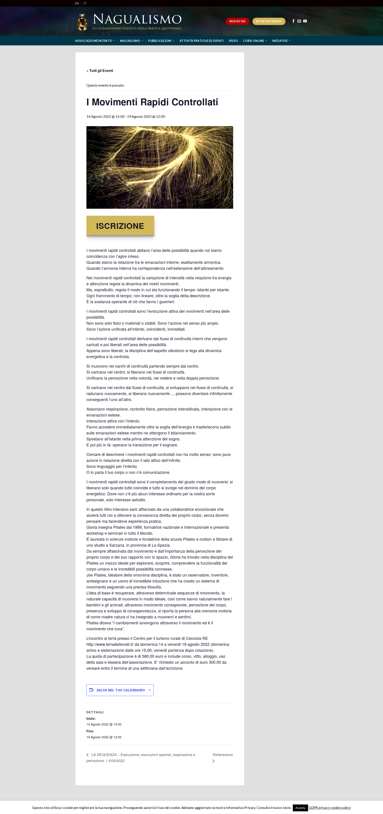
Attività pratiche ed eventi (202, 40)
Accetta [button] (300, 808)
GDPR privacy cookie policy (330, 808)
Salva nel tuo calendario (121, 690)
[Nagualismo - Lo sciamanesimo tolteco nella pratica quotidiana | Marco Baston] (131, 21)
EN (77, 3)
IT (85, 3)
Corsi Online (253, 40)
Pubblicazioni (159, 40)
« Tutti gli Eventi (99, 70)
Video (233, 40)
